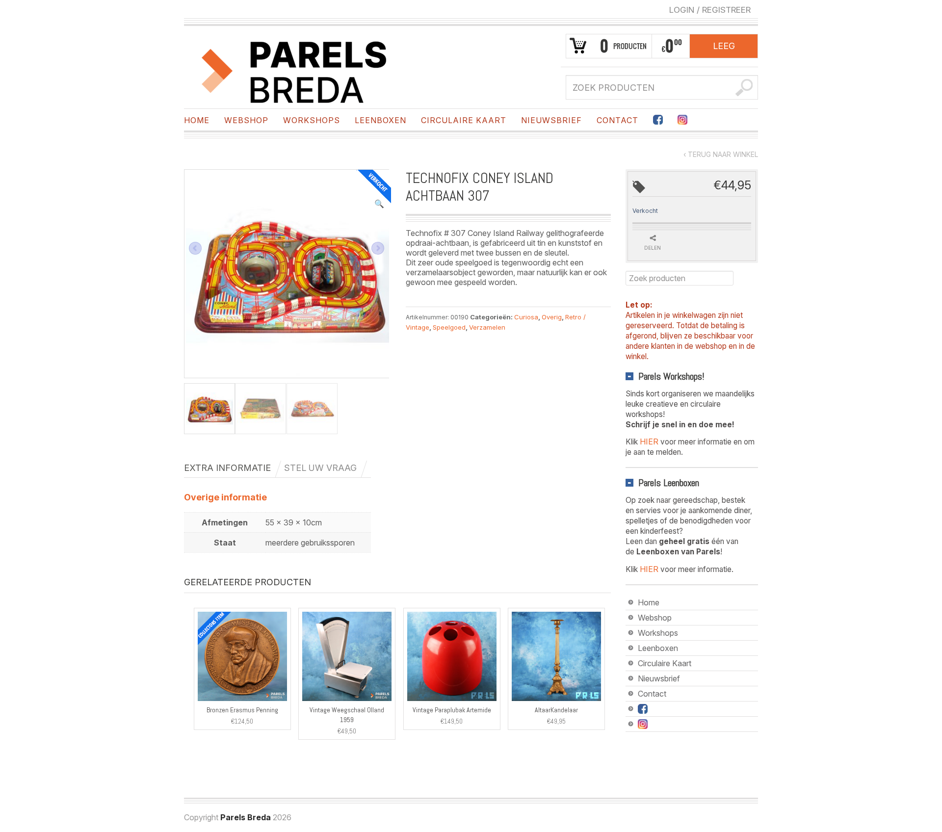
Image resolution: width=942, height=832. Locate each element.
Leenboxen (380, 120)
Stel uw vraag (320, 468)
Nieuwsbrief (551, 120)
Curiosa (526, 317)
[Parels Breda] (294, 70)
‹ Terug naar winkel (720, 154)
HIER (649, 441)
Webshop (246, 120)
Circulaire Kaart (463, 120)
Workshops (311, 120)
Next (377, 248)
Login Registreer (710, 10)
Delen (652, 248)
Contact (617, 120)
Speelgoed (449, 327)
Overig (552, 317)
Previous (195, 248)
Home (196, 120)
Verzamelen (487, 327)
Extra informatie (227, 468)
